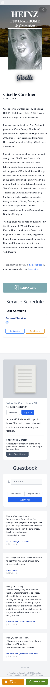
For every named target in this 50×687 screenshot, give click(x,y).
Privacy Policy (18, 675)
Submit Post (25, 500)
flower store (33, 268)
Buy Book (28, 412)
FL (12, 325)
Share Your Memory (17, 454)
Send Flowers (35, 331)
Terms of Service (32, 675)
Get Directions (15, 331)
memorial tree (35, 264)
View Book (13, 412)
